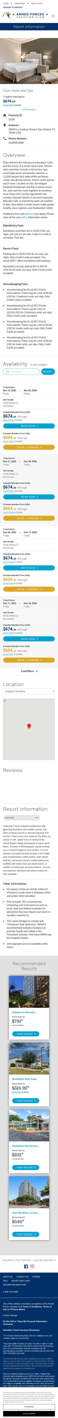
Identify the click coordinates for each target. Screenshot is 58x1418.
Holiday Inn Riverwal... (24, 1012)
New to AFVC (37, 4)
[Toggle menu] (53, 16)
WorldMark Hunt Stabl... (25, 1079)
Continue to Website (29, 1413)
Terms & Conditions (32, 1307)
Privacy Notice (18, 1309)
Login (5, 4)
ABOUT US (8, 1277)
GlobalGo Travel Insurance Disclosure (21, 1330)
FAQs (5, 1281)
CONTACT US (22, 1277)
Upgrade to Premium (12, 7)
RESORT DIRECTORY (21, 1281)
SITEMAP (36, 1277)
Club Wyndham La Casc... (26, 1212)
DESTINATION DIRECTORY (14, 1285)
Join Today (20, 4)
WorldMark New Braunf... (25, 1146)
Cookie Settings (29, 1406)
